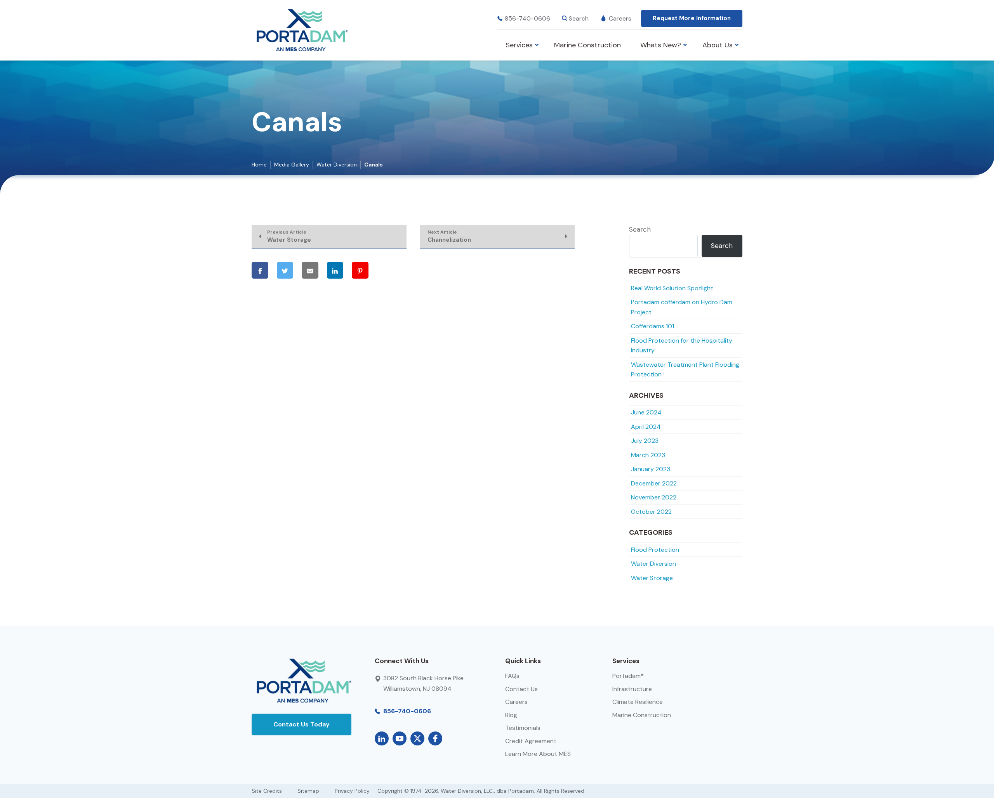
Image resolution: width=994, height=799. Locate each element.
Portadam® (628, 676)
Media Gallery (291, 164)
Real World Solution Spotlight (672, 288)
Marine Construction (641, 715)
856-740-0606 (527, 18)
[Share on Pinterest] (360, 270)
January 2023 (650, 469)
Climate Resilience (637, 702)
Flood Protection (655, 550)
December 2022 (654, 483)
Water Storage (652, 578)
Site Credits (267, 790)
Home (259, 164)
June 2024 (646, 412)
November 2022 (653, 497)
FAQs (512, 676)
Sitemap (308, 790)
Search (640, 229)
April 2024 (646, 427)
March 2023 (648, 455)
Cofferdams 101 (652, 326)
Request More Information (692, 18)
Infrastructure (632, 689)
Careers (620, 18)
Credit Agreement (530, 741)
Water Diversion (336, 164)
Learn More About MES (538, 754)
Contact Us (521, 689)
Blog (511, 715)
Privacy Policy (352, 790)
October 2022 (651, 512)
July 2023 (645, 441)
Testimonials (522, 728)
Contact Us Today (301, 724)
